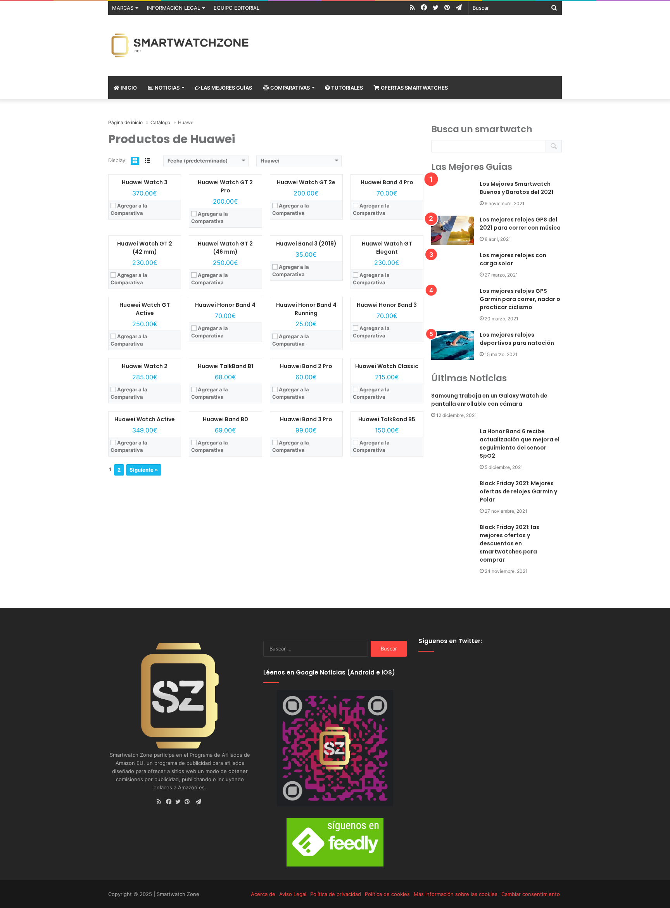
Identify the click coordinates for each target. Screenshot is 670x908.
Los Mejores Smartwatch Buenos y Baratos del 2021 (516, 188)
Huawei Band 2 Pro (306, 366)
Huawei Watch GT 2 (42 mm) (144, 248)
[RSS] (161, 802)
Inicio (128, 88)
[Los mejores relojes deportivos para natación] (452, 345)
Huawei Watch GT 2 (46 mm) (225, 248)
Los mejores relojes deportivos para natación (517, 339)
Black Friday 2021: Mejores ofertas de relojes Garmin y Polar (518, 491)
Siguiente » (144, 470)
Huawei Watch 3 (145, 182)
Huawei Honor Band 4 (225, 305)
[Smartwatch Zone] (180, 45)
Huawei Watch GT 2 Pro (225, 186)
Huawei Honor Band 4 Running (306, 309)
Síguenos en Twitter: (450, 641)
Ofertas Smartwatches (414, 88)
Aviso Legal (292, 894)
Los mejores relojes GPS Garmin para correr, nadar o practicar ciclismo (520, 299)
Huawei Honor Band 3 (387, 305)
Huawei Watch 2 (145, 366)
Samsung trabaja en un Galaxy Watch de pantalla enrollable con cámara (489, 400)
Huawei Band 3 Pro (306, 419)
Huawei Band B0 (225, 419)
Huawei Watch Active (144, 419)
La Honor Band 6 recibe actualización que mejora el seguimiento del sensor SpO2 (519, 443)
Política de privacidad (335, 894)
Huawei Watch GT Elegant (387, 248)
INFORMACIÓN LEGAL (173, 8)
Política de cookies (387, 894)
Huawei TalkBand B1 (225, 366)
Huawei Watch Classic (386, 366)
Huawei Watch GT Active (144, 309)
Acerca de (263, 894)
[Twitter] (180, 802)
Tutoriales (346, 88)
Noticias (167, 88)
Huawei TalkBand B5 (386, 419)
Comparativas (289, 88)
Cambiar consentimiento (530, 894)
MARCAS (122, 8)
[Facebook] (170, 802)
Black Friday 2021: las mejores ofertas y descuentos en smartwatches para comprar (509, 543)
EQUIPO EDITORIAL (236, 8)
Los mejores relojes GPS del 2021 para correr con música (520, 224)
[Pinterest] (189, 802)
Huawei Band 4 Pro (387, 182)
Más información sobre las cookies (455, 894)
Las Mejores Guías (226, 88)
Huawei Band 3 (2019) (306, 243)
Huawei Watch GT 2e (306, 182)
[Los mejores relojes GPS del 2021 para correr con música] (452, 230)
